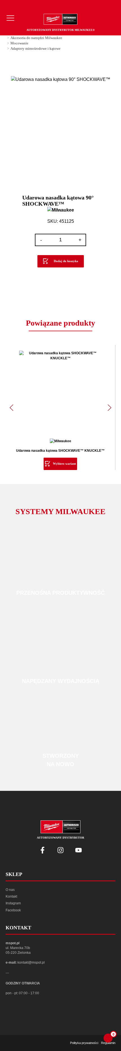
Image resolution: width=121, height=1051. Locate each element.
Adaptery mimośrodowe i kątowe (35, 49)
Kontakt (11, 896)
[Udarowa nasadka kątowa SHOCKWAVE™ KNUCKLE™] (60, 392)
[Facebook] (42, 850)
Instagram (13, 903)
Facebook (13, 910)
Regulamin (108, 1043)
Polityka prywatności (84, 1043)
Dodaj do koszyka (66, 261)
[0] (108, 1038)
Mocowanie (19, 43)
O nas (10, 889)
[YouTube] (78, 850)
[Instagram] (60, 850)
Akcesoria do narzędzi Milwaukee (36, 38)
